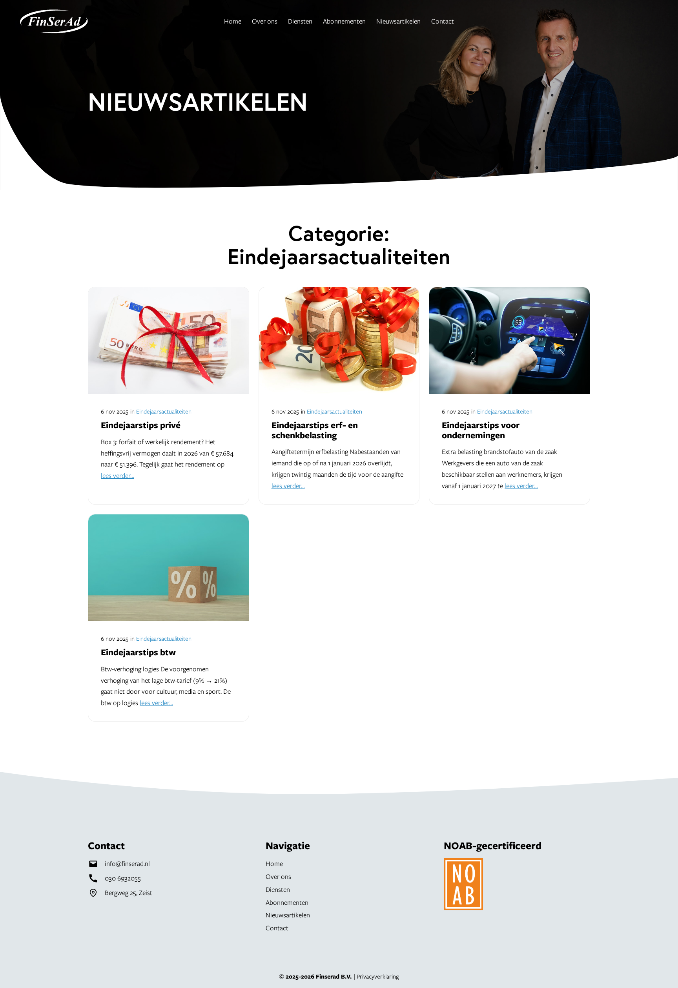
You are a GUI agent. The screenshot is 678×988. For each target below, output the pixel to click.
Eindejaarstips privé (140, 425)
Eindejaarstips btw (138, 652)
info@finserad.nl (127, 863)
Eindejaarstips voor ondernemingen (480, 430)
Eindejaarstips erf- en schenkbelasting (315, 430)
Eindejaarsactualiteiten (163, 411)
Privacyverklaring (378, 976)
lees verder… (117, 475)
